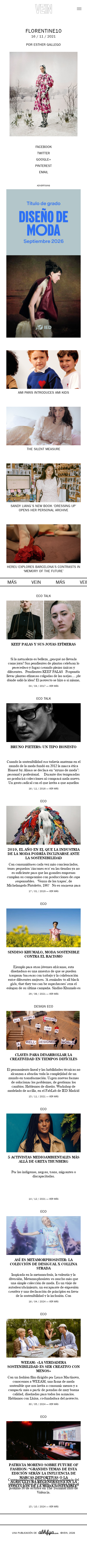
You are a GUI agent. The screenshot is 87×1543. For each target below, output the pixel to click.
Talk (47, 596)
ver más (53, 686)
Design (40, 1007)
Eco (39, 596)
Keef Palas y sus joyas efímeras (43, 644)
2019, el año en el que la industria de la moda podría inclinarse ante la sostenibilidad (44, 854)
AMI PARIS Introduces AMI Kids (43, 393)
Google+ (7, 1540)
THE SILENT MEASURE (43, 449)
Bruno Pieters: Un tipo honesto (43, 747)
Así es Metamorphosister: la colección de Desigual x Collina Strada (43, 1264)
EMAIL (43, 172)
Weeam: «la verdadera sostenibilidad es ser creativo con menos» (43, 1367)
